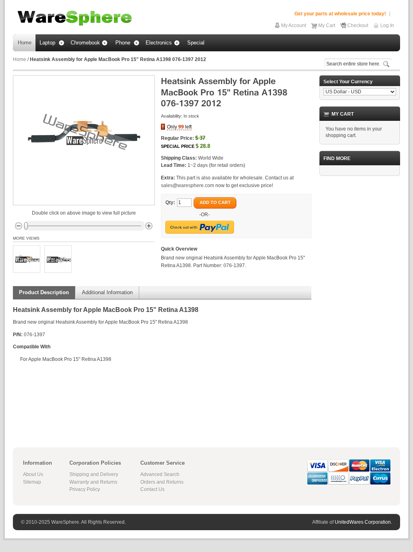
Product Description (44, 292)
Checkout (357, 25)
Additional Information (107, 292)
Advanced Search (159, 474)
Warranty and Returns (93, 482)
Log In (387, 25)
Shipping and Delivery (93, 474)
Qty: (170, 202)
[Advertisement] (359, 303)
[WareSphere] (74, 18)
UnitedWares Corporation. (363, 522)
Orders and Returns (162, 482)
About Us (33, 474)
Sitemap (32, 482)
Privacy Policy (84, 489)
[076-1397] (26, 259)
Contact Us (152, 489)
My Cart (326, 25)
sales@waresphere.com (187, 185)
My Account (293, 25)
